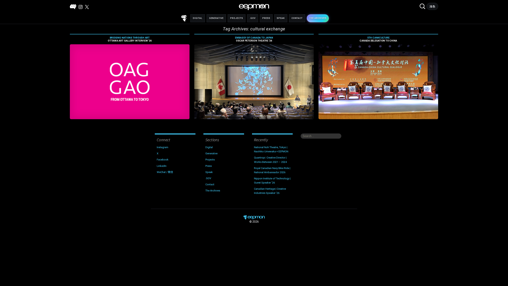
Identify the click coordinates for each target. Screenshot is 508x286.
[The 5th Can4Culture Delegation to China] (378, 81)
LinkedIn (161, 165)
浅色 (432, 6)
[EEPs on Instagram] (81, 7)
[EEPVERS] (73, 6)
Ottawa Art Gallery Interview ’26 (129, 39)
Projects (236, 18)
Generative (216, 18)
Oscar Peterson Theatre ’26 (254, 39)
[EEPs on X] (87, 7)
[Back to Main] (184, 18)
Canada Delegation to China (378, 39)
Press (266, 18)
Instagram (162, 147)
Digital (197, 18)
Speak (281, 18)
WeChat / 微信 (165, 172)
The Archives (212, 190)
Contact (297, 18)
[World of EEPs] (254, 7)
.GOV (253, 18)
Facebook (162, 159)
